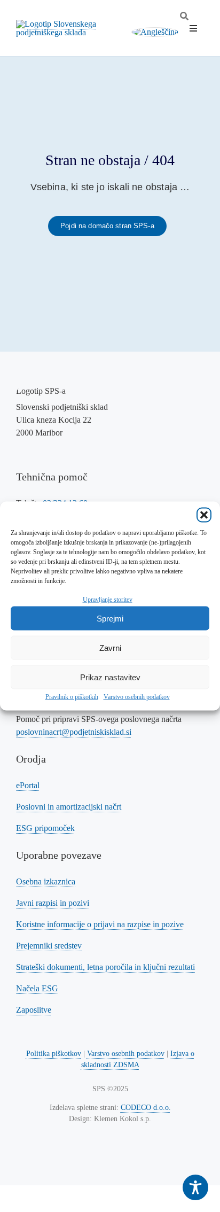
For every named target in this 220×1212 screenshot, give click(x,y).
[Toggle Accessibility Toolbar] (195, 1187)
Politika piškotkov (53, 1054)
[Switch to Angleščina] (155, 32)
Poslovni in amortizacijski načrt (68, 806)
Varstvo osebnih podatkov (137, 697)
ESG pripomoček (45, 828)
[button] (204, 515)
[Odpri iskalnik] (184, 16)
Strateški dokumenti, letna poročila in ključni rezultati (105, 967)
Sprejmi (110, 618)
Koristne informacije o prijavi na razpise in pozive (100, 924)
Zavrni (110, 647)
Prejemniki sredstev (49, 945)
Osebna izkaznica (45, 881)
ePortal (28, 785)
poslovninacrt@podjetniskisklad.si (73, 731)
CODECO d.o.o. (146, 1108)
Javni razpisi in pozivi (52, 902)
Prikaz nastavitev (110, 676)
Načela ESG (37, 988)
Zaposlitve (33, 1009)
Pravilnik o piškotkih (71, 697)
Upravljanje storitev (107, 599)
